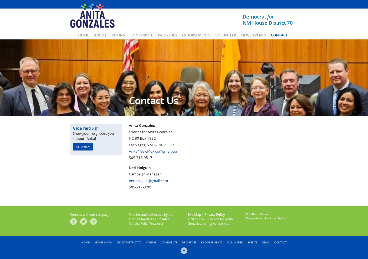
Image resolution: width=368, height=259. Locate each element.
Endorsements (196, 35)
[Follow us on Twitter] (83, 221)
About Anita (103, 242)
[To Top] (184, 250)
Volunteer (225, 35)
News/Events (253, 35)
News (266, 242)
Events (252, 242)
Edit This (251, 214)
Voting (118, 35)
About (100, 35)
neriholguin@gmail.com (148, 180)
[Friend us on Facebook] (73, 221)
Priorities (167, 35)
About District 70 (128, 242)
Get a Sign (83, 146)
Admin (264, 214)
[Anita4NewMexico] (92, 15)
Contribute (141, 35)
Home (83, 35)
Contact (279, 35)
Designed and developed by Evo (266, 218)
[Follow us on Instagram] (93, 221)
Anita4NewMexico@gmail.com (154, 151)
